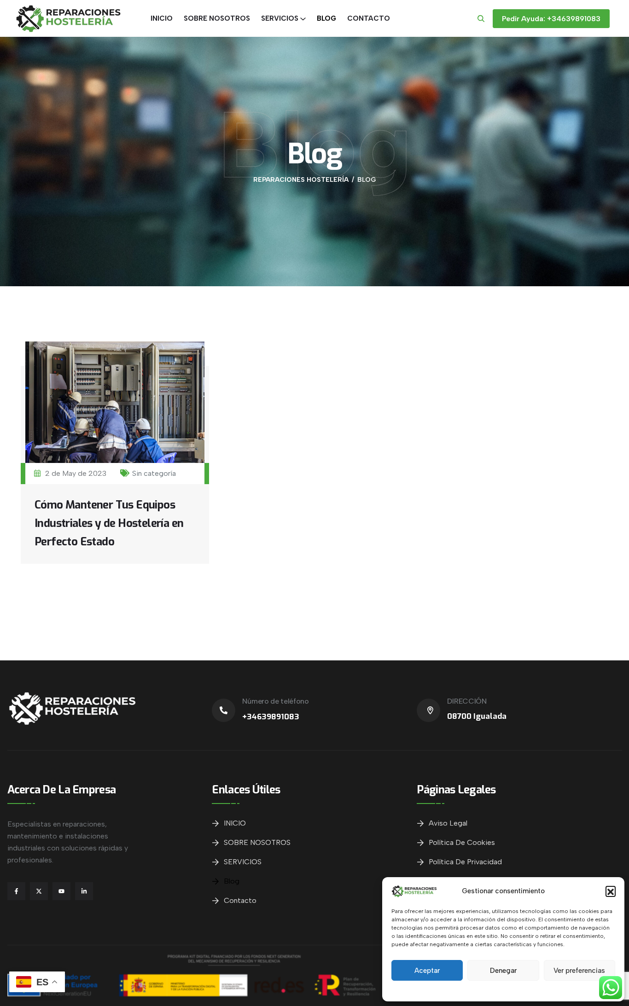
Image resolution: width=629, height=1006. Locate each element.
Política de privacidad (465, 861)
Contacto (240, 900)
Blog (231, 881)
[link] (223, 710)
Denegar (503, 970)
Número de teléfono (275, 701)
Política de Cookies (462, 842)
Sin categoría (154, 473)
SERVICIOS (279, 18)
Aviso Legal (448, 823)
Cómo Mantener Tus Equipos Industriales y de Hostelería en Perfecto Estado (109, 523)
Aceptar (427, 970)
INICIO (162, 18)
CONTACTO (368, 18)
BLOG (326, 18)
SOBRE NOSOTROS (217, 18)
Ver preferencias (579, 970)
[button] (610, 891)
